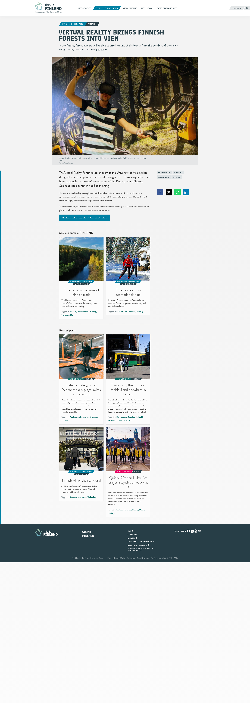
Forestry (178, 172)
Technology (164, 177)
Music (141, 509)
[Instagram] (199, 531)
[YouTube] (196, 531)
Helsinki (139, 417)
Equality (131, 417)
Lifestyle (93, 417)
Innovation (84, 417)
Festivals (127, 509)
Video (131, 420)
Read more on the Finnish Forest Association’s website (84, 217)
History (111, 420)
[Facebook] (188, 531)
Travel (125, 420)
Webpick (176, 177)
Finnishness (74, 417)
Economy (73, 311)
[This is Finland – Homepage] (49, 7)
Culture (119, 509)
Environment (164, 172)
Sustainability (67, 314)
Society (64, 420)
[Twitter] (192, 531)
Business (73, 497)
